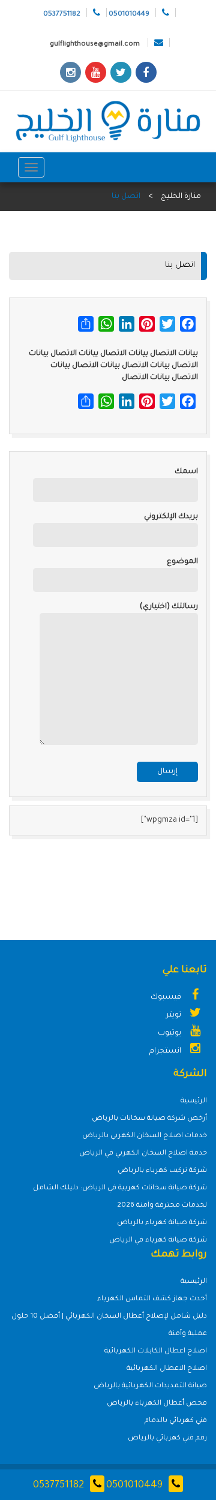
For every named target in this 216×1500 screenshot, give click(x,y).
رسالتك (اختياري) (169, 607)
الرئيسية (194, 1101)
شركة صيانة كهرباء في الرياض (158, 1241)
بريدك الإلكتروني (171, 517)
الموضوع (182, 562)
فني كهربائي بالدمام (176, 1421)
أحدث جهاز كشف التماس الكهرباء (152, 1299)
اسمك (186, 472)
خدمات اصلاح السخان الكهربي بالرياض (144, 1136)
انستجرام (166, 1051)
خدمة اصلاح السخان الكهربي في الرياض (143, 1154)
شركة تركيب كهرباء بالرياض (162, 1171)
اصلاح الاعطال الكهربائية (167, 1369)
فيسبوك (167, 997)
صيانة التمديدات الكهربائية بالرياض (150, 1386)
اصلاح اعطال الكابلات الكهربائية (155, 1351)
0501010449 (134, 1485)
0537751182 (58, 1485)
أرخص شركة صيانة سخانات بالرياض (149, 1119)
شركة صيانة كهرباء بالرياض (162, 1223)
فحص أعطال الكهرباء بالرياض (157, 1404)
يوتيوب (170, 1033)
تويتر (174, 1015)
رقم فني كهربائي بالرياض (167, 1438)
